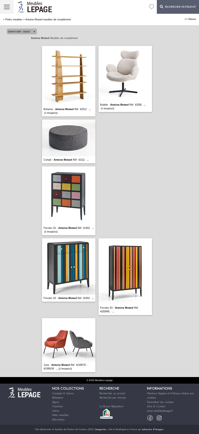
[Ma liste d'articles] (151, 7)
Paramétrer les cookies (160, 402)
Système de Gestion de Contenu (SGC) (80, 429)
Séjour (55, 402)
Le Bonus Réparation (111, 406)
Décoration (58, 419)
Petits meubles (13, 19)
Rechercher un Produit (179, 7)
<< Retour (190, 19)
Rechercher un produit (112, 393)
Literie (55, 411)
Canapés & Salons (63, 393)
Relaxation (57, 397)
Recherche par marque (113, 397)
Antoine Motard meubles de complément (48, 19)
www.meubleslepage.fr (160, 411)
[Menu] (7, 7)
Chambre (57, 406)
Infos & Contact (156, 406)
